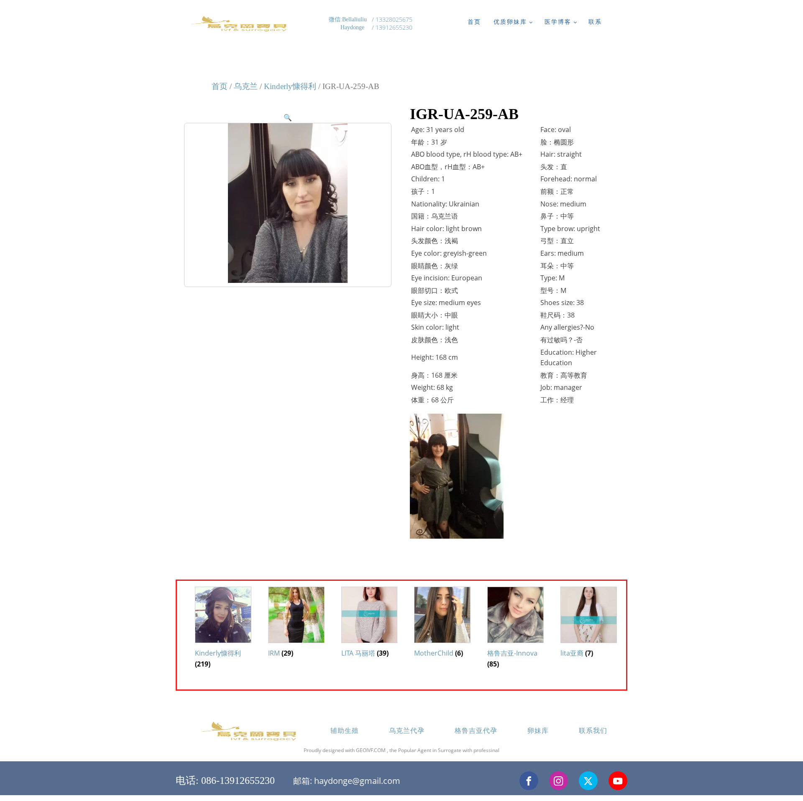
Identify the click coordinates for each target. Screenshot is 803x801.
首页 (474, 21)
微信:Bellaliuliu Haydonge (348, 23)
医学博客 (558, 21)
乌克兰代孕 (407, 730)
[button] (288, 117)
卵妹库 (538, 730)
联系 (595, 21)
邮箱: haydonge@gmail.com (346, 780)
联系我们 (593, 730)
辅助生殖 (344, 730)
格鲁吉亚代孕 (476, 730)
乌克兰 (246, 86)
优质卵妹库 (510, 21)
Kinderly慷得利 (290, 86)
